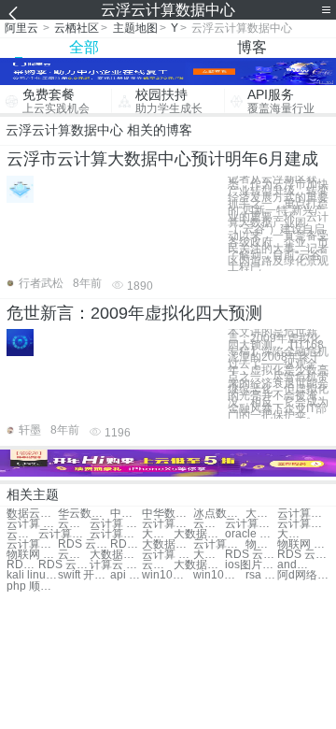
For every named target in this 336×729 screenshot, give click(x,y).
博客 (252, 47)
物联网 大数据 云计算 (32, 555)
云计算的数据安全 (115, 534)
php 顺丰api (32, 586)
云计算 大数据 (32, 524)
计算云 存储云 (115, 565)
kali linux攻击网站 (32, 575)
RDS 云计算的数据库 (250, 555)
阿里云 (21, 28)
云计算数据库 (74, 524)
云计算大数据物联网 (219, 544)
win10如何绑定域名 (167, 575)
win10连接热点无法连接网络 (219, 575)
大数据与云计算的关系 (199, 565)
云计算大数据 (303, 513)
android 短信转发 (293, 565)
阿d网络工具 (303, 575)
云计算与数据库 (250, 524)
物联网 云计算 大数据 (303, 544)
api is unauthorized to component (126, 575)
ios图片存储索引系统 (250, 565)
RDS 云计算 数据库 (126, 544)
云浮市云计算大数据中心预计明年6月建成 (162, 159)
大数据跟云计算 (293, 534)
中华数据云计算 (167, 513)
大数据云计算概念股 (209, 555)
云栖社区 (76, 28)
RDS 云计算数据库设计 (64, 565)
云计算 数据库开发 (22, 534)
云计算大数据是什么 (32, 544)
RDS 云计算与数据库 (303, 555)
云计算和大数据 (209, 524)
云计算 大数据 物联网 (74, 555)
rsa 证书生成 (261, 575)
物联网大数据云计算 (261, 544)
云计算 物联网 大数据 (167, 555)
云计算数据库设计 (64, 534)
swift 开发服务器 (83, 575)
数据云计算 (32, 513)
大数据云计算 (261, 513)
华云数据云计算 (83, 513)
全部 (84, 47)
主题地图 (135, 28)
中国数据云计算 (126, 513)
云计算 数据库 (115, 524)
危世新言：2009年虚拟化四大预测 (134, 313)
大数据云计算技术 (158, 534)
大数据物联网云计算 (115, 555)
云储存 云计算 (158, 565)
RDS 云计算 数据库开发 (22, 565)
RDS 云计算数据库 (83, 544)
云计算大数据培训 (167, 524)
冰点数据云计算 (219, 513)
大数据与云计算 (199, 534)
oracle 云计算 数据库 (250, 534)
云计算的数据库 (303, 524)
